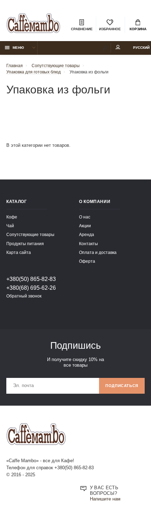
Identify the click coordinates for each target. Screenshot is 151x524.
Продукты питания (25, 243)
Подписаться (121, 386)
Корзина (138, 29)
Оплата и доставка (98, 252)
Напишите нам (105, 499)
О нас (84, 217)
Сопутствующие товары (30, 234)
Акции (85, 225)
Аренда (86, 234)
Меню (18, 48)
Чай (10, 225)
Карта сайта (18, 252)
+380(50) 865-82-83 (31, 279)
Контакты (88, 243)
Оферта (87, 261)
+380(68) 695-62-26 (31, 287)
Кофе (11, 217)
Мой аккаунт (118, 48)
